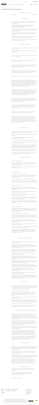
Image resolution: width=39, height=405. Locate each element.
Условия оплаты (7, 389)
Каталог (2, 389)
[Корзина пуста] (37, 4)
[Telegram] (2, 394)
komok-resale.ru (22, 22)
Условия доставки (15, 389)
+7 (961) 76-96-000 (35, 1)
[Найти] (27, 2)
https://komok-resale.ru (15, 23)
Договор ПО (3, 392)
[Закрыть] (34, 398)
